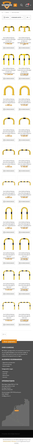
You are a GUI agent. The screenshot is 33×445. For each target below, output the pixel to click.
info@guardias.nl (6, 396)
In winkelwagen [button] (9, 48)
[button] (15, 5)
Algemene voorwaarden (9, 362)
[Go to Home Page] (2, 12)
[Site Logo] (7, 5)
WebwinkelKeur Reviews (9, 441)
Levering (5, 373)
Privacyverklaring (7, 364)
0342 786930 (5, 394)
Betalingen (5, 371)
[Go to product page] (8, 28)
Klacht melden (6, 366)
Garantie (5, 377)
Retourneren (6, 375)
